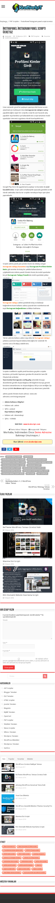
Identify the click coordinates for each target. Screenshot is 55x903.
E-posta (6, 651)
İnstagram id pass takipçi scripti (39, 462)
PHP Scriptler (14, 21)
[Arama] (45, 676)
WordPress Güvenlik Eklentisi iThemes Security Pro (34, 806)
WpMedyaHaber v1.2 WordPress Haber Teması (18, 481)
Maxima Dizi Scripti (11, 561)
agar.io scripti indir (9, 868)
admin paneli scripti (9, 865)
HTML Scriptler (9, 700)
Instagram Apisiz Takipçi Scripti (13, 459)
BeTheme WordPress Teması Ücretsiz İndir (22, 527)
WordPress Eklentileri (11, 740)
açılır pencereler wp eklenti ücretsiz (34, 872)
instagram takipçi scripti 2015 (34, 468)
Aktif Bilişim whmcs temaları (12, 872)
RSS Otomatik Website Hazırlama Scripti (20, 595)
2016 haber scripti (9, 854)
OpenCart (7, 716)
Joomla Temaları (10, 704)
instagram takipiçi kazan (11, 471)
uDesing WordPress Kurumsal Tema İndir (31, 785)
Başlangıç (3, 21)
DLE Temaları (8, 696)
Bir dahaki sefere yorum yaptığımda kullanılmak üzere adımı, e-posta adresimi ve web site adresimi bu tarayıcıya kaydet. (26, 661)
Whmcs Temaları (10, 732)
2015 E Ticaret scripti (32, 850)
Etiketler (30, 759)
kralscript (8, 36)
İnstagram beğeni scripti (37, 459)
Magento (7, 708)
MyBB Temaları (9, 712)
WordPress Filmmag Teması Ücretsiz (39, 487)
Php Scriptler (42, 474)
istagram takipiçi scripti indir (13, 474)
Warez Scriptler (9, 728)
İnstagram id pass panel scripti (13, 462)
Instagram (28, 457)
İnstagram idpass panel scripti (13, 465)
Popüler (11, 759)
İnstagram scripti (34, 465)
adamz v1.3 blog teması (31, 857)
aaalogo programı (39, 854)
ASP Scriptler (8, 688)
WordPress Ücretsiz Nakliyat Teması (29, 764)
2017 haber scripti (24, 854)
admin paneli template (25, 865)
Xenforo (7, 748)
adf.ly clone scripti (41, 861)
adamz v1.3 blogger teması (12, 857)
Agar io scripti (37, 868)
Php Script (30, 474)
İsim (5, 643)
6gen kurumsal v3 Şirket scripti (28, 846)
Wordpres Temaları (11, 736)
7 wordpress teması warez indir (13, 850)
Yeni (3, 759)
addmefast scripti (27, 861)
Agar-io (39, 865)
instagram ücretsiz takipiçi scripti (36, 471)
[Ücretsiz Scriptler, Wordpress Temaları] (27, 7)
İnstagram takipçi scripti (11, 468)
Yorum (5, 620)
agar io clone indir (24, 868)
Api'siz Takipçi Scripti (14, 457)
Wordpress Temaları (11, 744)
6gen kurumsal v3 (9, 846)
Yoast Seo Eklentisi (22, 795)
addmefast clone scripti (11, 861)
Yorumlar (47, 36)
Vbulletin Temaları (10, 724)
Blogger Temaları (10, 692)
